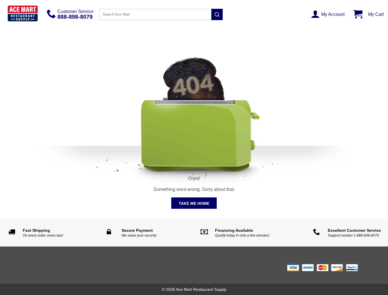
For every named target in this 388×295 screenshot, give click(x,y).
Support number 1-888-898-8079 (353, 235)
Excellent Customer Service (354, 230)
